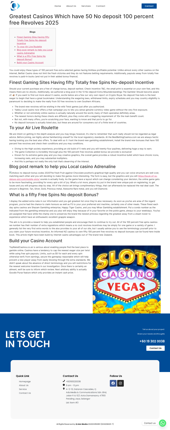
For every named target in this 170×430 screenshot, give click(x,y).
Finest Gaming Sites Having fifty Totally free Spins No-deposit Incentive (33, 40)
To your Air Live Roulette (29, 46)
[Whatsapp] (162, 423)
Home (58, 6)
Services (86, 6)
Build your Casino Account (30, 62)
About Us (71, 6)
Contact (100, 6)
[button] (149, 6)
